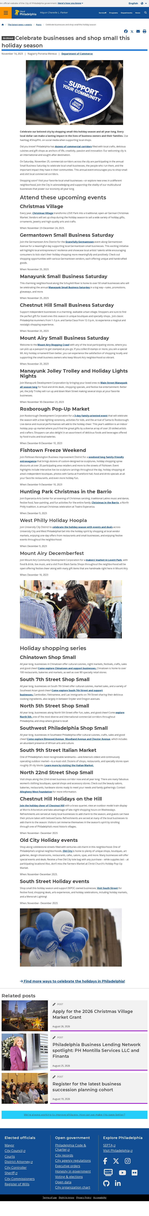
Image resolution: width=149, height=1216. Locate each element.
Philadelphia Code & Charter (70, 1147)
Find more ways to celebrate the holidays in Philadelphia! (74, 981)
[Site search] (145, 12)
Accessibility (99, 1197)
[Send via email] (138, 31)
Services (102, 13)
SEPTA (108, 1145)
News (137, 13)
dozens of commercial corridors (73, 146)
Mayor (9, 1145)
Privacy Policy (83, 1197)
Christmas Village (42, 213)
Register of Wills (17, 1184)
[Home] (3, 24)
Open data (63, 1182)
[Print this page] (144, 31)
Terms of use (50, 1197)
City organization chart (72, 1187)
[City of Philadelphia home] (27, 13)
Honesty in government (73, 1171)
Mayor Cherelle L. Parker (54, 12)
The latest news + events (20, 24)
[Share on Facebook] (126, 31)
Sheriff (10, 1173)
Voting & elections (69, 1176)
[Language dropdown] (144, 3)
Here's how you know (69, 3)
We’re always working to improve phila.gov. (74, 1114)
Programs (113, 13)
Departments (126, 13)
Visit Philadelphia (116, 1150)
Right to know (66, 1197)
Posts (38, 24)
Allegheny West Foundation (36, 791)
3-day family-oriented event (91, 415)
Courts (10, 1156)
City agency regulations (73, 1160)
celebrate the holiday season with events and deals (82, 527)
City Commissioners (20, 1178)
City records (64, 1155)
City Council (14, 1150)
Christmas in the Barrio (105, 502)
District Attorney (17, 1161)
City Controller (16, 1167)
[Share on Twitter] (132, 31)
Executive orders (67, 1166)
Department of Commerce (77, 53)
